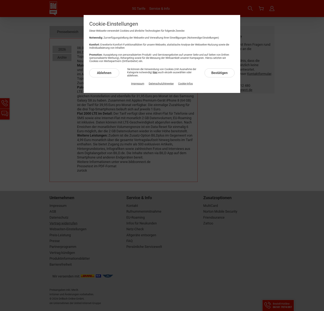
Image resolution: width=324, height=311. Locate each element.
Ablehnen (104, 73)
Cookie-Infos (185, 83)
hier (155, 72)
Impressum (137, 83)
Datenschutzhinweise (161, 83)
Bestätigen (219, 73)
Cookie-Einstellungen (113, 24)
